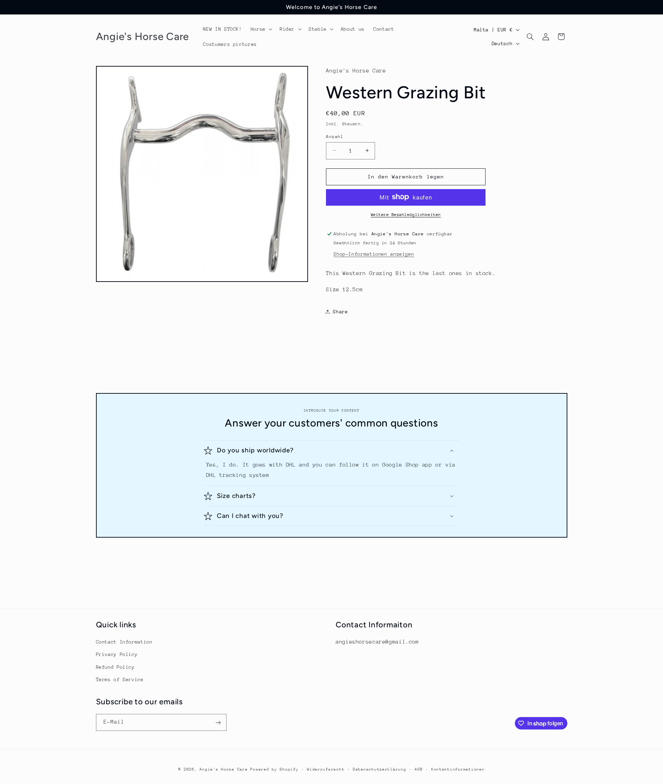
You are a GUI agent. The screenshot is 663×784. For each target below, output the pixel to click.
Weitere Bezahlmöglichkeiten (406, 214)
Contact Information (124, 642)
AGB (419, 769)
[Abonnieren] (218, 722)
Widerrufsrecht (325, 769)
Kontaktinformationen (458, 769)
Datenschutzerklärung (379, 769)
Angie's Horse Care (224, 769)
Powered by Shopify (274, 769)
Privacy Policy (117, 654)
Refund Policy (115, 667)
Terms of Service (120, 679)
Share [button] (340, 311)
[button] (260, 29)
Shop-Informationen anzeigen (374, 253)
